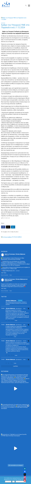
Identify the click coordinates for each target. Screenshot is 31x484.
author (16, 231)
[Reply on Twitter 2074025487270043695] (6, 363)
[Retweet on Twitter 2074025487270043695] (9, 363)
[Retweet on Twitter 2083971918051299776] (9, 337)
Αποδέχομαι (8, 481)
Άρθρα (12, 231)
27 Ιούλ (24, 340)
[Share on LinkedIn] (13, 227)
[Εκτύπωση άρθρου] (6, 237)
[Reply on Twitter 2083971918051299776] (6, 337)
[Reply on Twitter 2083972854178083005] (6, 320)
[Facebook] (25, 471)
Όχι (13, 481)
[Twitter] (25, 474)
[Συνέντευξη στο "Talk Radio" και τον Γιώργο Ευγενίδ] (15, 448)
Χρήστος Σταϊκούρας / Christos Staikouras (15, 254)
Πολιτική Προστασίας (20, 481)
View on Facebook (4, 275)
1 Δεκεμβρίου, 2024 (6, 231)
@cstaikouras (19, 308)
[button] (26, 6)
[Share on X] (8, 227)
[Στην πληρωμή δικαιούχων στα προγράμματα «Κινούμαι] (15, 388)
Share (11, 275)
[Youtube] (25, 480)
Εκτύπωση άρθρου (17, 237)
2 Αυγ (24, 308)
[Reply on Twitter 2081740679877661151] (6, 355)
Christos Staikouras (10, 308)
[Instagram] (25, 477)
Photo (4, 272)
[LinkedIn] (25, 468)
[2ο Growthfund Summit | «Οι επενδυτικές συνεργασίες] (15, 418)
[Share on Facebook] (3, 227)
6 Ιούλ (24, 359)
